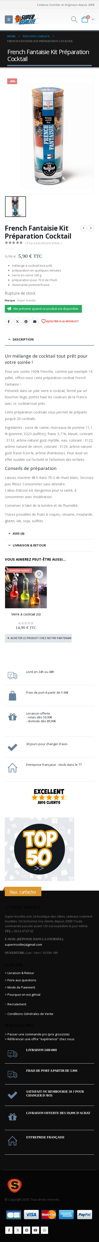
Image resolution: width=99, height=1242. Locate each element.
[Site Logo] (27, 19)
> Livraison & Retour (19, 973)
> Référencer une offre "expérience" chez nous (39, 1039)
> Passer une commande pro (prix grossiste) (37, 1034)
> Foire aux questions (20, 980)
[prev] (83, 228)
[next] (90, 228)
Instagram (44, 1230)
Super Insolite (26, 300)
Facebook (8, 321)
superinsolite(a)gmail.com (23, 944)
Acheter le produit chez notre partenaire (41, 638)
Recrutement (16, 1004)
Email (35, 321)
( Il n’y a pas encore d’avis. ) (43, 243)
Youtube (35, 1230)
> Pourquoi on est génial (23, 994)
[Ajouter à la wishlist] (39, 574)
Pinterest (26, 321)
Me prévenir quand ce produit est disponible (45, 308)
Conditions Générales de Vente (30, 1014)
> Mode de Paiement (20, 987)
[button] (9, 19)
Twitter (17, 321)
